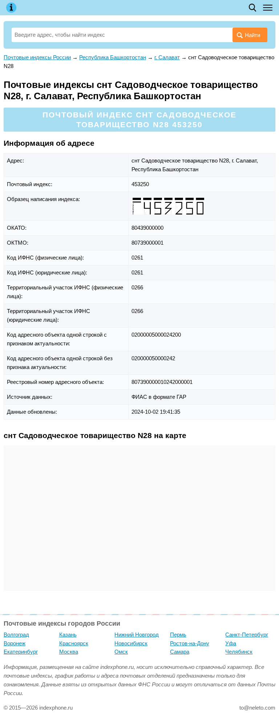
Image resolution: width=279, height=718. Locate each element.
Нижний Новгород (136, 634)
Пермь (178, 634)
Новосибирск (130, 643)
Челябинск (238, 652)
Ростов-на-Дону (189, 643)
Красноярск (73, 643)
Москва (68, 652)
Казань (68, 634)
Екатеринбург (21, 652)
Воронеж (14, 643)
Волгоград (16, 634)
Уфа (230, 643)
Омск (121, 652)
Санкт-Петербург (246, 634)
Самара (179, 652)
